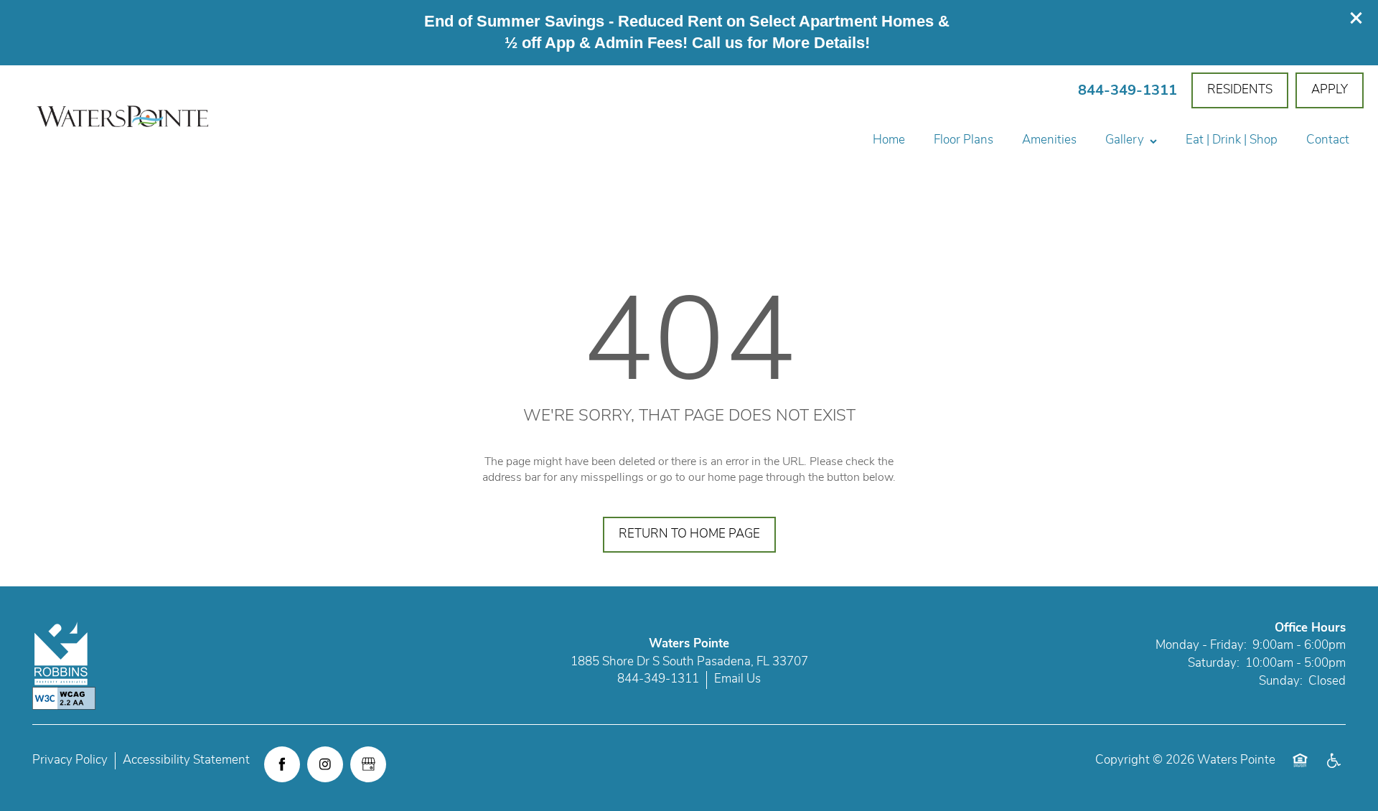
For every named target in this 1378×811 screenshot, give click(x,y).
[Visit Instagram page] (325, 764)
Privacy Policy (70, 760)
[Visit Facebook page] (282, 764)
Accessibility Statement (186, 760)
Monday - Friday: (1201, 645)
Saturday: (1213, 663)
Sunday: (1281, 681)
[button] (1356, 18)
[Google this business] (368, 764)
